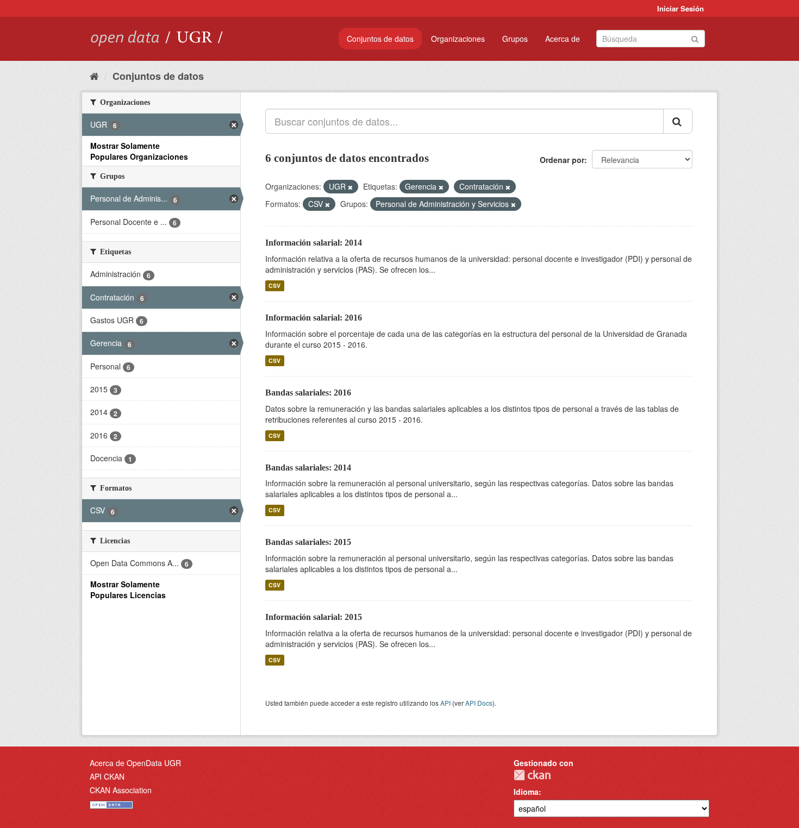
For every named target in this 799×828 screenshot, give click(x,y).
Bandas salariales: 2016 (308, 392)
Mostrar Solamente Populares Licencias (128, 589)
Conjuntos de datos (380, 38)
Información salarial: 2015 (313, 617)
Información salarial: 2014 (313, 242)
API (445, 702)
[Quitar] (350, 187)
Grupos (515, 38)
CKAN (532, 775)
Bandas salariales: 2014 (308, 467)
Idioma (526, 791)
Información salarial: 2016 (313, 317)
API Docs (478, 702)
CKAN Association (121, 790)
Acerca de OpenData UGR (135, 762)
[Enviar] (695, 37)
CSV (274, 285)
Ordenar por (562, 159)
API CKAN (107, 776)
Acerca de (562, 38)
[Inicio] (94, 75)
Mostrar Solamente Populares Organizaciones (139, 151)
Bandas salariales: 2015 (308, 542)
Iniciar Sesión (680, 8)
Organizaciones (458, 38)
